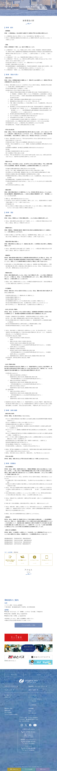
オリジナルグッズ (32, 695)
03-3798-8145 (29, 742)
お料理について (8, 697)
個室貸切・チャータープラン (37, 686)
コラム (30, 703)
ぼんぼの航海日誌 (32, 704)
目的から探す (32, 690)
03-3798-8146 (29, 748)
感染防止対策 (7, 710)
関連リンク (32, 711)
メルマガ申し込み (32, 701)
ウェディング (8, 690)
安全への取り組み (32, 713)
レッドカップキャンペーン (34, 699)
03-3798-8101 (29, 732)
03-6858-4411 (30, 735)
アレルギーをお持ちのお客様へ (11, 714)
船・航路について (8, 695)
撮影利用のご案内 (8, 708)
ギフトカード (31, 697)
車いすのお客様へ (8, 712)
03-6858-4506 (30, 734)
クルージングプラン (10, 686)
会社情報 (31, 708)
